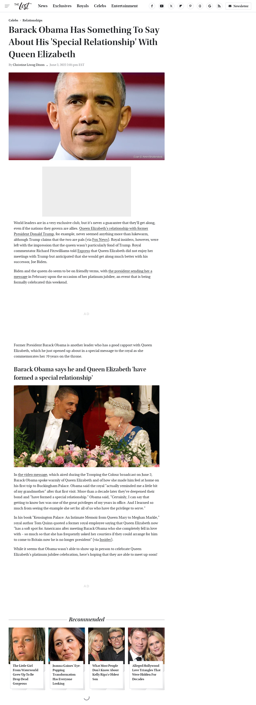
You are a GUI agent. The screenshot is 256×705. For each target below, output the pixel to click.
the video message (32, 475)
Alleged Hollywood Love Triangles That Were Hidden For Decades (146, 672)
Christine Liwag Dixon (29, 65)
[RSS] (219, 6)
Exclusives (62, 6)
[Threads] (200, 6)
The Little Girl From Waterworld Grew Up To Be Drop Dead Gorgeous (25, 675)
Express (83, 251)
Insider (105, 540)
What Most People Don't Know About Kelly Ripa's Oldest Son (105, 672)
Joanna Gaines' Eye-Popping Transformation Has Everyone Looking (67, 675)
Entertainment (124, 6)
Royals (83, 6)
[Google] (209, 6)
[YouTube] (161, 6)
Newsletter (241, 6)
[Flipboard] (181, 6)
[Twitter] (171, 6)
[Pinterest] (190, 6)
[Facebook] (152, 6)
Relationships (32, 20)
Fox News (100, 240)
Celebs (100, 6)
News (43, 6)
